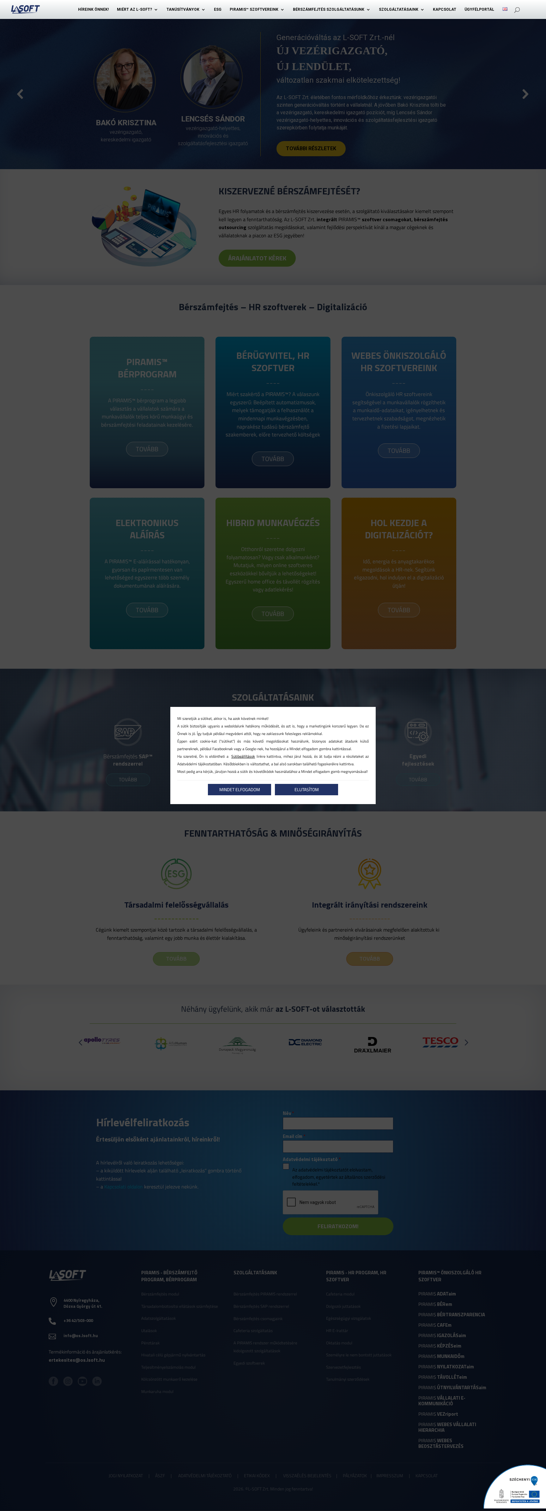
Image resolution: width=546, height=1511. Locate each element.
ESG (217, 9)
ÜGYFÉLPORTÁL (479, 9)
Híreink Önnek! (93, 9)
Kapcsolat (444, 9)
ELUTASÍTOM (306, 789)
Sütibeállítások (243, 756)
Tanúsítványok (183, 9)
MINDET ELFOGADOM (239, 789)
